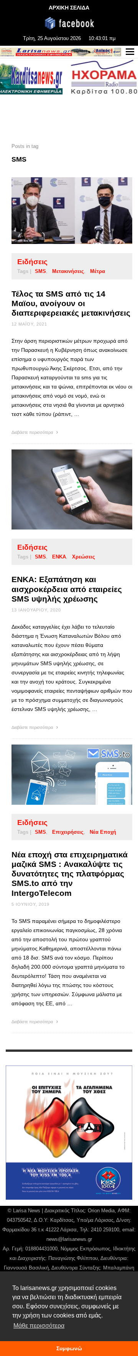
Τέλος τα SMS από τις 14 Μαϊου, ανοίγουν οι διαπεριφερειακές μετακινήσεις (71, 303)
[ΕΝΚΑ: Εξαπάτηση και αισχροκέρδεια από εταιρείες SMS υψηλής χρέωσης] (60, 489)
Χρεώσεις (83, 557)
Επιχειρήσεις (68, 832)
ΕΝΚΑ (59, 557)
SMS (40, 271)
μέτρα (97, 271)
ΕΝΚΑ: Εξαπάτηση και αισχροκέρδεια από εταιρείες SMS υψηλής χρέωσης (67, 589)
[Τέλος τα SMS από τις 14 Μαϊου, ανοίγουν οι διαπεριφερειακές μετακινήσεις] (60, 210)
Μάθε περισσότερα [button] (38, 1325)
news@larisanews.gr (69, 1239)
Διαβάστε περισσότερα (33, 432)
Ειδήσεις (32, 262)
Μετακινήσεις (68, 271)
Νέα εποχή (103, 832)
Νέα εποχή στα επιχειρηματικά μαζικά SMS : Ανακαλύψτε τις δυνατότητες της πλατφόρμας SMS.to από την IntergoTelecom (70, 873)
